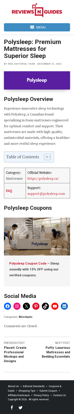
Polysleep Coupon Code (28, 263)
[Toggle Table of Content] (45, 157)
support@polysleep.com (46, 193)
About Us (13, 386)
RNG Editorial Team (21, 64)
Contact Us (59, 395)
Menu (41, 27)
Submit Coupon (48, 390)
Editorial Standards (34, 386)
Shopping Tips (27, 390)
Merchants (25, 317)
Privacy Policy (41, 395)
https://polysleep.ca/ (43, 178)
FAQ (9, 190)
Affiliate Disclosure (19, 395)
